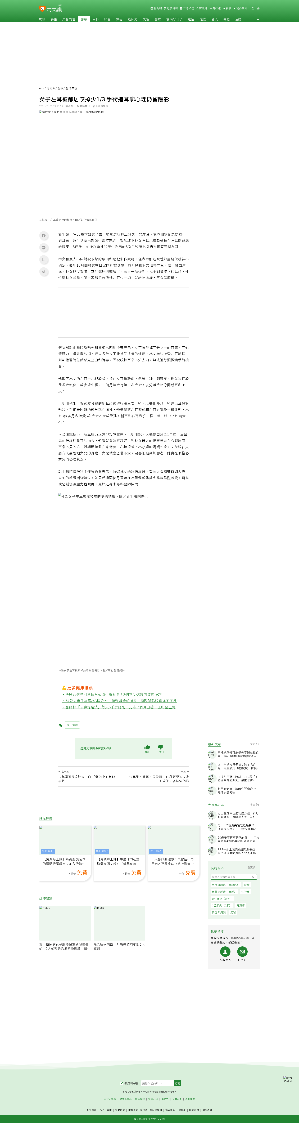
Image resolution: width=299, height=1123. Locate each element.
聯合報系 (170, 1110)
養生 (54, 19)
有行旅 (216, 8)
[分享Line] (43, 247)
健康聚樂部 (126, 1099)
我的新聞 (241, 8)
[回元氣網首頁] (54, 8)
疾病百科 (153, 1099)
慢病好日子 (174, 19)
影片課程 (48, 851)
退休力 (133, 19)
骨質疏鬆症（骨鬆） (224, 891)
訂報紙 (182, 1110)
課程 (119, 19)
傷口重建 (72, 725)
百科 (95, 19)
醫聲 (158, 19)
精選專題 (140, 1099)
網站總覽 (207, 1110)
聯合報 (157, 8)
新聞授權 (120, 1110)
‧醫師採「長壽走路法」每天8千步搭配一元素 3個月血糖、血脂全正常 (119, 706)
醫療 (84, 19)
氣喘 (233, 912)
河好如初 (188, 8)
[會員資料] (253, 8)
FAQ (102, 1110)
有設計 (202, 8)
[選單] (258, 8)
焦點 (42, 19)
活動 (238, 19)
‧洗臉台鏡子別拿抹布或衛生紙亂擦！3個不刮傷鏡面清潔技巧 (112, 694)
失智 (146, 19)
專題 (226, 19)
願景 (228, 8)
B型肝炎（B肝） (222, 898)
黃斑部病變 (219, 912)
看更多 (254, 743)
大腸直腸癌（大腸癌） (226, 885)
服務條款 (133, 1110)
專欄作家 (190, 1099)
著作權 (144, 1110)
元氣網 (51, 88)
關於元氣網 (110, 1099)
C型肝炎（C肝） (222, 905)
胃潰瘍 (241, 905)
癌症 (191, 19)
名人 (214, 19)
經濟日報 (172, 8)
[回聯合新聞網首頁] (42, 9)
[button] (258, 19)
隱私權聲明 (156, 1110)
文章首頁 (177, 1099)
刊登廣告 (92, 1110)
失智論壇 (68, 19)
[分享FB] (43, 235)
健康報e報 (131, 1083)
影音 (107, 19)
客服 (109, 1110)
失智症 (245, 891)
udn (42, 88)
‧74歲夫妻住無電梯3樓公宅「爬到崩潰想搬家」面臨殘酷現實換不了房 (119, 700)
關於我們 (194, 1110)
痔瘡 (247, 885)
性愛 (203, 19)
